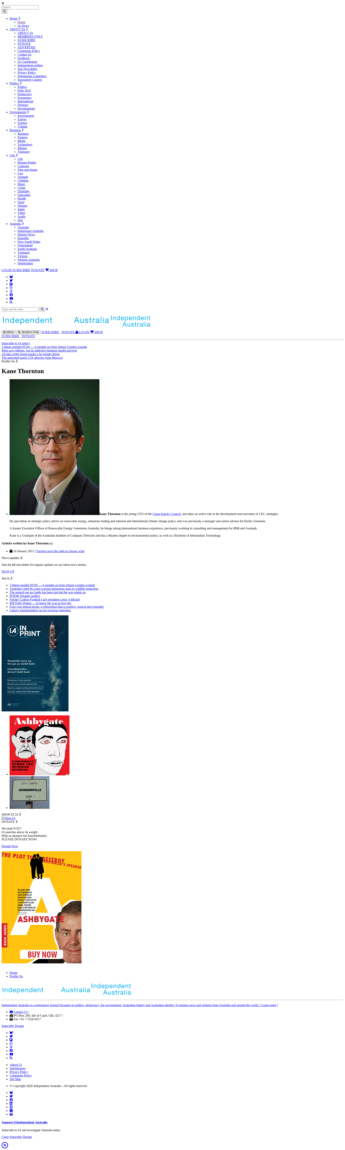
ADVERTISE (27, 47)
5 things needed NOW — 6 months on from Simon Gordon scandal (44, 347)
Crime (21, 187)
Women (22, 205)
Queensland (25, 245)
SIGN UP (8, 571)
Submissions (17, 1068)
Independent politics (30, 65)
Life (13, 155)
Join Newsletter (27, 69)
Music (21, 184)
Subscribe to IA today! (16, 343)
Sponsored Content (30, 79)
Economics (25, 97)
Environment (18, 112)
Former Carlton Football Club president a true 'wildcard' (45, 599)
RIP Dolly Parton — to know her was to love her (40, 603)
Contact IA (25, 54)
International (25, 101)
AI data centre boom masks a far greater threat (30, 354)
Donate (19, 1026)
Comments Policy (29, 51)
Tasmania (24, 252)
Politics (15, 83)
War (20, 220)
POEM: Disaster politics (25, 596)
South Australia (27, 249)
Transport (24, 151)
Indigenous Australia (31, 231)
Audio (22, 216)
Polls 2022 (24, 90)
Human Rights (27, 162)
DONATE (24, 43)
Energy (22, 119)
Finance (23, 137)
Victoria (23, 256)
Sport (21, 202)
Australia (16, 223)
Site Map (15, 1079)
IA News (23, 25)
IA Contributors (27, 61)
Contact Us (20, 1012)
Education (24, 195)
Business (16, 130)
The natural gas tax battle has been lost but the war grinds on (48, 592)
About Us (16, 1064)
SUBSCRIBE (26, 40)
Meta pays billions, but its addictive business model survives (39, 350)
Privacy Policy (27, 72)
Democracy (25, 94)
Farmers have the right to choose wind (60, 551)
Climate (22, 126)
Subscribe (8, 1026)
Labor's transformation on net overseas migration (40, 610)
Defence (23, 105)
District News (26, 234)
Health (22, 198)
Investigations (26, 108)
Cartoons (23, 166)
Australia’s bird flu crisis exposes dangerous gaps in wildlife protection (54, 588)
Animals (23, 177)
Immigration (25, 263)
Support (24, 1122)
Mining (22, 148)
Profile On (16, 976)
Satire (21, 209)
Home (14, 18)
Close (5, 1137)
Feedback (24, 58)
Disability (24, 191)
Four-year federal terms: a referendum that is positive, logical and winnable (57, 606)
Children (23, 180)
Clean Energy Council (167, 514)
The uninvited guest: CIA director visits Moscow (32, 357)
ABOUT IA (18, 29)
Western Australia (29, 259)
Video (21, 213)
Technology (25, 144)
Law (20, 173)
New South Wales (29, 241)
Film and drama (27, 169)
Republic (23, 238)
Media (22, 141)
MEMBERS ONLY (30, 36)
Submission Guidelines (32, 76)
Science (22, 123)
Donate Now (10, 846)
